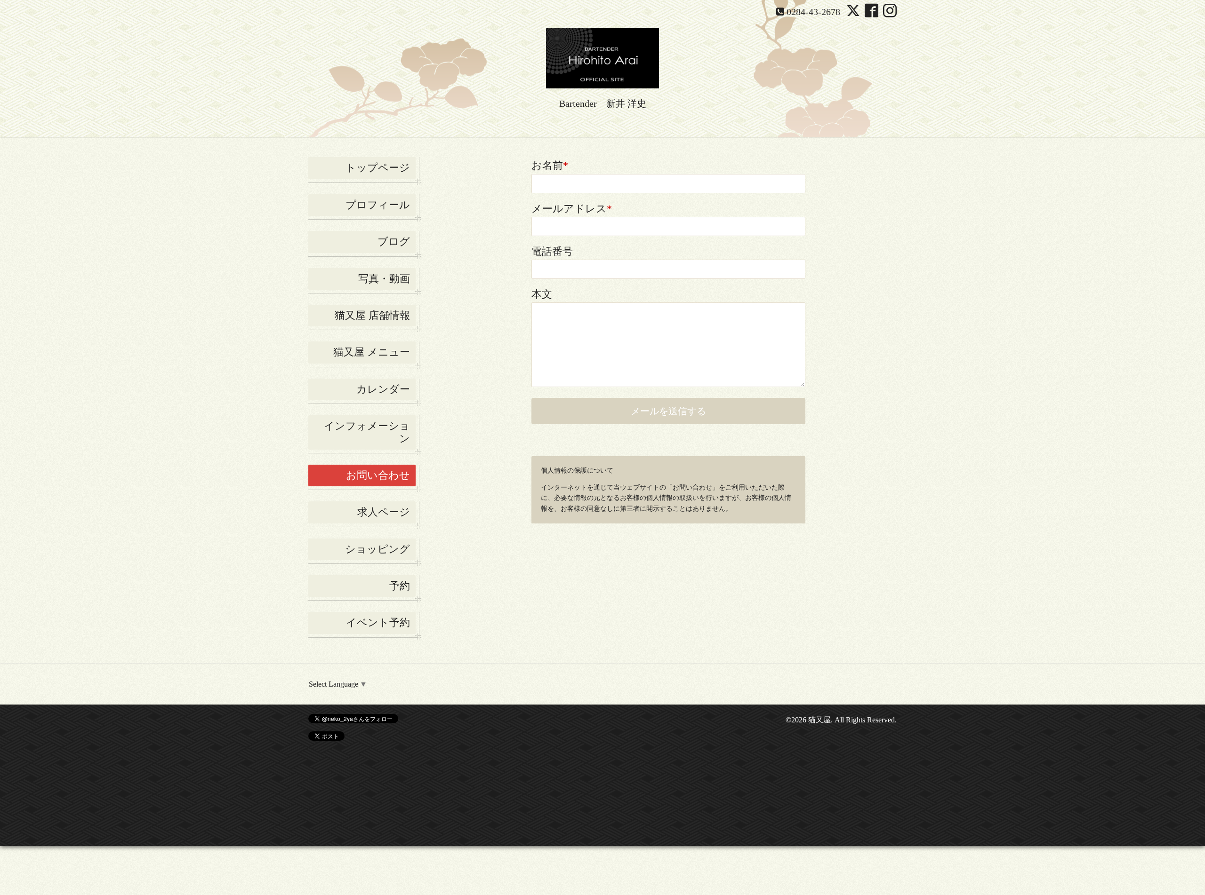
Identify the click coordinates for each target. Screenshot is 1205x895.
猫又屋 (819, 720)
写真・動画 (384, 279)
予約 (399, 586)
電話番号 (552, 251)
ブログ (394, 241)
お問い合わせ (378, 475)
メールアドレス (571, 208)
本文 (541, 294)
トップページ (377, 168)
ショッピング (377, 549)
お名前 (549, 165)
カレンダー (383, 389)
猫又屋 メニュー (371, 352)
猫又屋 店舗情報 (372, 315)
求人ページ (383, 512)
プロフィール (377, 205)
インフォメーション (367, 432)
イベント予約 (378, 622)
